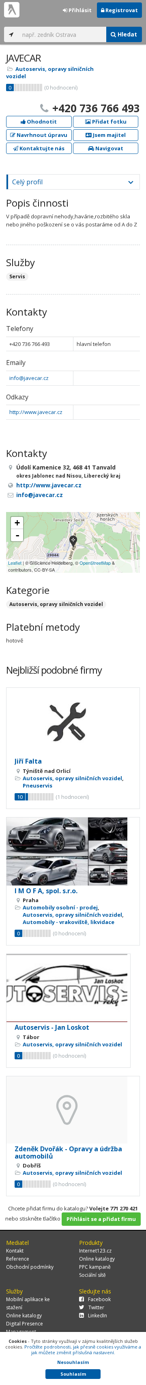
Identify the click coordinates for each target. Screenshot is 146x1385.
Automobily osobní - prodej (60, 907)
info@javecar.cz (29, 378)
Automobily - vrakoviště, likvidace (68, 922)
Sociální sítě (92, 1275)
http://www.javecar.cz (35, 412)
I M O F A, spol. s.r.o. (46, 890)
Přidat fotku (109, 121)
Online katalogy (97, 1258)
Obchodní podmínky (30, 1266)
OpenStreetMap (95, 562)
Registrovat (121, 10)
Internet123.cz (95, 1250)
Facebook (99, 1299)
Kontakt (15, 1250)
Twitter (96, 1307)
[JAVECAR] (73, 542)
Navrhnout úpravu (41, 135)
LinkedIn (97, 1315)
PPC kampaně (95, 1266)
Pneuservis (37, 785)
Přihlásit (79, 10)
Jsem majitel (109, 135)
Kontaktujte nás (41, 148)
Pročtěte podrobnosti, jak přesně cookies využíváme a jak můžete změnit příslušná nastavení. (82, 1349)
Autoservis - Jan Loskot (52, 1027)
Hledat (126, 34)
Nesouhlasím (73, 1362)
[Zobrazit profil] (73, 722)
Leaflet (14, 562)
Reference (17, 1258)
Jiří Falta (28, 761)
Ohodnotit (41, 121)
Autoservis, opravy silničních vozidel (56, 604)
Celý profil (27, 181)
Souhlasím (73, 1374)
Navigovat (108, 148)
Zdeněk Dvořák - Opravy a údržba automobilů (68, 1152)
